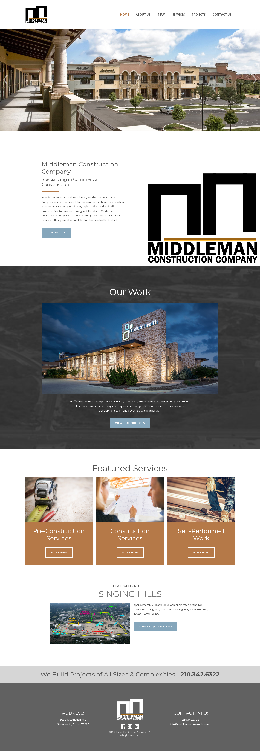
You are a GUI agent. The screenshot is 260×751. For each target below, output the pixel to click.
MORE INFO (59, 552)
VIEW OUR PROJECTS (130, 423)
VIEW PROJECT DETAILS (155, 626)
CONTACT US (56, 232)
